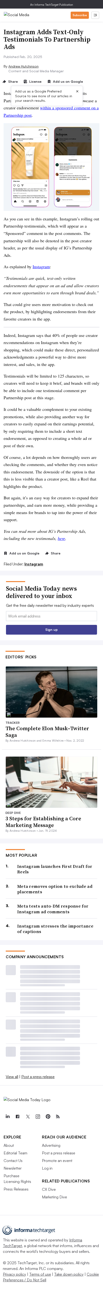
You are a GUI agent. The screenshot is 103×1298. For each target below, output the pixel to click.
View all (12, 1076)
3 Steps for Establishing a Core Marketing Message (43, 822)
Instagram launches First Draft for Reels (54, 869)
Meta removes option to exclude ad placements (54, 889)
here (61, 538)
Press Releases (16, 1189)
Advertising (51, 1145)
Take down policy (69, 1274)
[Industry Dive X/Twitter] (28, 1117)
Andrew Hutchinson (23, 66)
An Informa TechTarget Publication (51, 4)
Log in (47, 1168)
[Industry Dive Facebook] (17, 1117)
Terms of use (40, 1274)
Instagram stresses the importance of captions (55, 928)
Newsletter (13, 1168)
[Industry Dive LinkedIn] (7, 1117)
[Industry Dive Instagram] (38, 1117)
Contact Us (13, 1160)
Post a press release (38, 1076)
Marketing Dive (54, 1197)
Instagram (41, 266)
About (9, 1145)
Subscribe (80, 15)
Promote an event (57, 1160)
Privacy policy (14, 1274)
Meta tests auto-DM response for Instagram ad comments (52, 908)
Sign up (51, 629)
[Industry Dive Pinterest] (48, 1117)
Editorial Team (15, 1153)
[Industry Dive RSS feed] (58, 1117)
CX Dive (49, 1189)
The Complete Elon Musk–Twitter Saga (47, 732)
